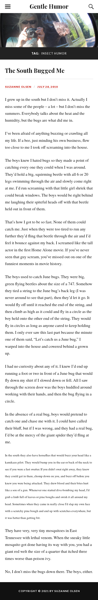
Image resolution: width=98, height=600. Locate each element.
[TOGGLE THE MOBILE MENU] (7, 6)
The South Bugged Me (34, 70)
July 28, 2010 (47, 86)
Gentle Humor (49, 6)
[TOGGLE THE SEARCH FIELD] (90, 6)
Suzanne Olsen (18, 86)
